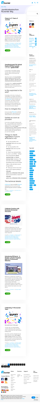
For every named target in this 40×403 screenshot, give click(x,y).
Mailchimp (31, 172)
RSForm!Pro (31, 38)
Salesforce (31, 174)
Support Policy (36, 375)
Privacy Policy (36, 377)
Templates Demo (13, 380)
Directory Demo (12, 385)
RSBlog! (30, 41)
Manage (36, 399)
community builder (32, 155)
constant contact (32, 151)
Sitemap (25, 380)
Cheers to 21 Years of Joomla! (11, 19)
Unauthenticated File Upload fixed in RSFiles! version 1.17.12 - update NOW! (13, 66)
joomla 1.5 (31, 161)
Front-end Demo (12, 378)
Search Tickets (26, 379)
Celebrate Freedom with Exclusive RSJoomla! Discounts (12, 210)
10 (2, 366)
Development (31, 39)
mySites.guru (8, 99)
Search (37, 13)
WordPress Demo (13, 390)
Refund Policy (35, 378)
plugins (31, 187)
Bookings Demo (12, 387)
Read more (7, 50)
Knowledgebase (27, 374)
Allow (33, 397)
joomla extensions (32, 159)
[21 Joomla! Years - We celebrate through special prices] (13, 28)
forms (35, 161)
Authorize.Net (32, 170)
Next (5, 366)
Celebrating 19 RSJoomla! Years (12, 308)
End (8, 366)
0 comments (12, 43)
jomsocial (31, 176)
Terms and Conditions (35, 381)
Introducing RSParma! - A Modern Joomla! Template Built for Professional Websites (13, 258)
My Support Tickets (27, 376)
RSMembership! (32, 46)
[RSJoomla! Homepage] (5, 2)
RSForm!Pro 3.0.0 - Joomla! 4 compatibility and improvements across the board (32, 139)
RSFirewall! (14, 111)
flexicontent (31, 178)
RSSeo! (30, 44)
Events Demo (13, 382)
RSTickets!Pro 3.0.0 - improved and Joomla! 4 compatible (32, 94)
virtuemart (31, 157)
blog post (20, 184)
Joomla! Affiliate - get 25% (19, 375)
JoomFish (31, 189)
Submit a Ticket (26, 377)
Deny (37, 397)
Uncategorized (32, 43)
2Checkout (31, 153)
